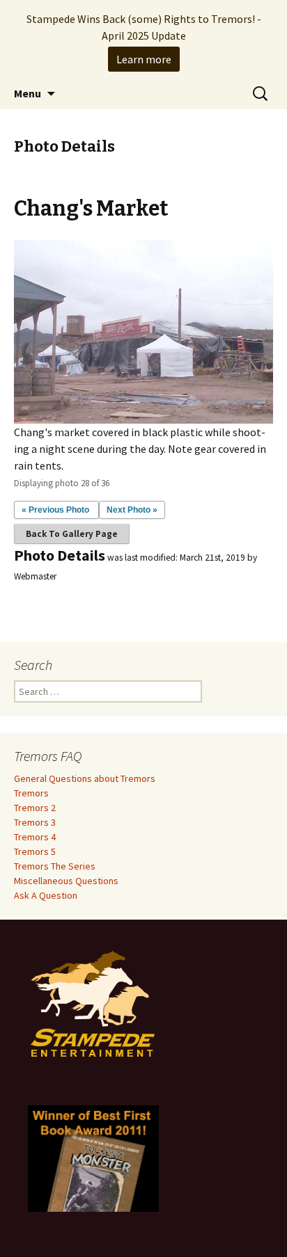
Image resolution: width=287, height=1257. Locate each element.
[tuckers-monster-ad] (93, 1157)
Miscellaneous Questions (66, 880)
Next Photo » (132, 510)
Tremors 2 (35, 807)
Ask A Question (45, 895)
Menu (27, 93)
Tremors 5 (35, 851)
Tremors (31, 793)
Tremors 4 (35, 837)
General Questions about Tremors (84, 778)
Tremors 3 (35, 822)
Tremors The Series (54, 866)
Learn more (143, 59)
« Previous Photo (55, 510)
